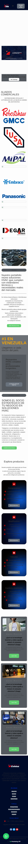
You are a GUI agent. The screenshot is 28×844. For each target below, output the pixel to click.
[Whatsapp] (6, 836)
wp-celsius (10, 634)
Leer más (14, 656)
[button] (13, 5)
